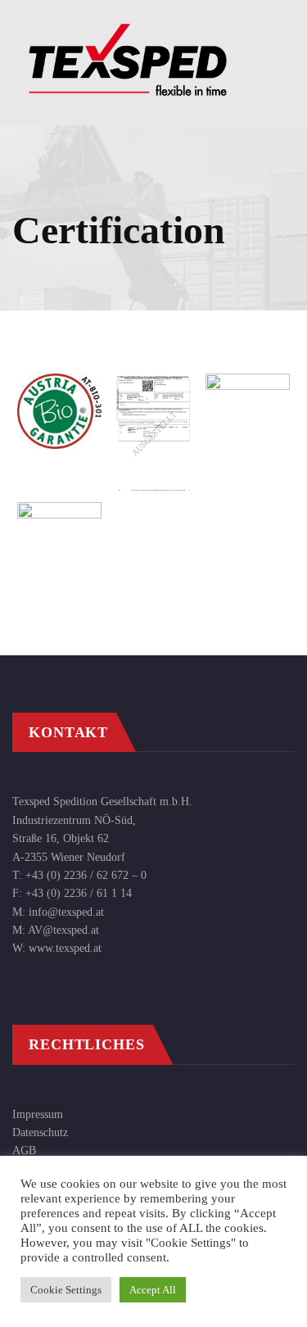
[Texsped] (127, 25)
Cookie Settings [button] (66, 1290)
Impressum (37, 1114)
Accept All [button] (152, 1290)
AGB (24, 1150)
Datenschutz (40, 1132)
